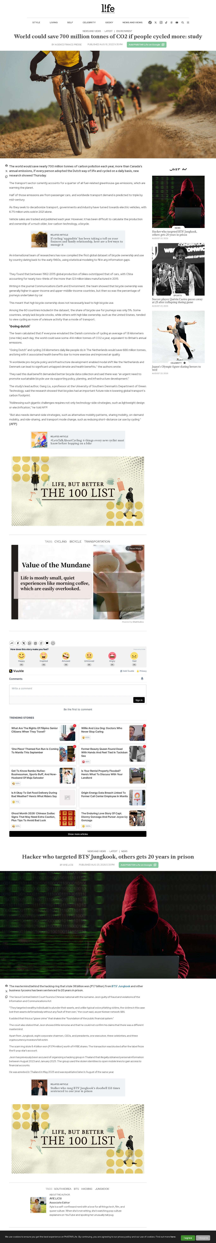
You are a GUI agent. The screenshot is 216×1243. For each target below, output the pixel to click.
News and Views (132, 22)
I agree (188, 1238)
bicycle (75, 541)
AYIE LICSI (68, 864)
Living (54, 22)
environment (124, 31)
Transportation (97, 541)
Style (36, 22)
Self (70, 22)
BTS (114, 986)
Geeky (109, 22)
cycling (60, 541)
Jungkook (124, 986)
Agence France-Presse (68, 44)
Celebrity (89, 22)
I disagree (203, 1237)
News (124, 851)
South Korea (62, 1189)
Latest (109, 31)
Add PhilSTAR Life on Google (144, 44)
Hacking (86, 1189)
